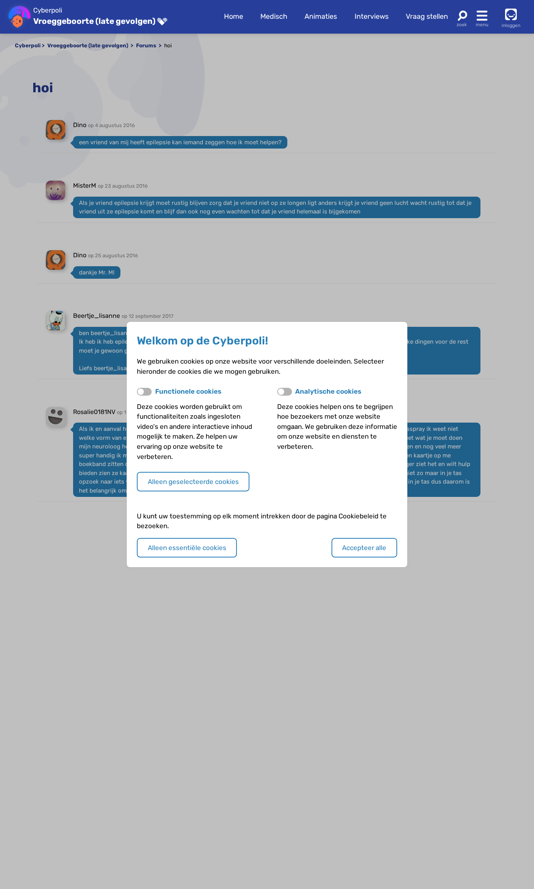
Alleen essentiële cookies (187, 548)
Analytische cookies (328, 391)
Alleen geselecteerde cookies (193, 482)
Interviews (372, 16)
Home (233, 16)
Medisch (273, 16)
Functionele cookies (188, 391)
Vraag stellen (427, 16)
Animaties (321, 16)
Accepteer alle (364, 548)
